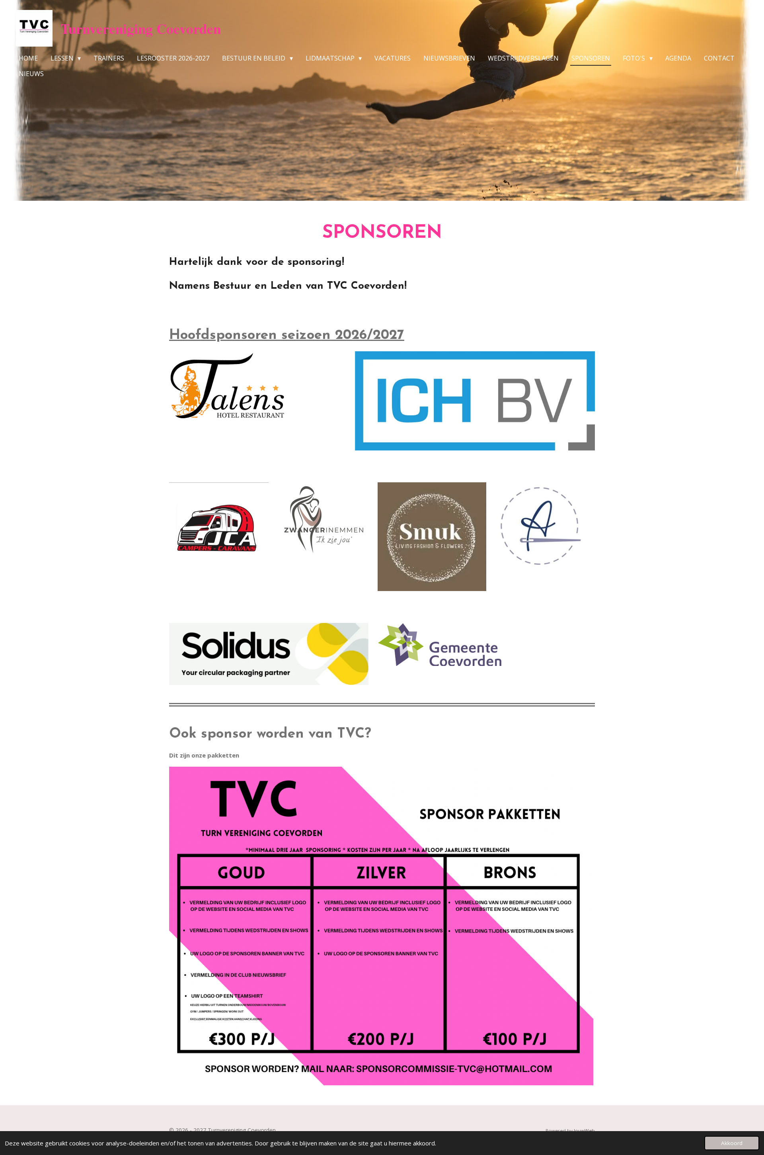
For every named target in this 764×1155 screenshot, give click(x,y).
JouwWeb (584, 1130)
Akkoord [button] (732, 1143)
